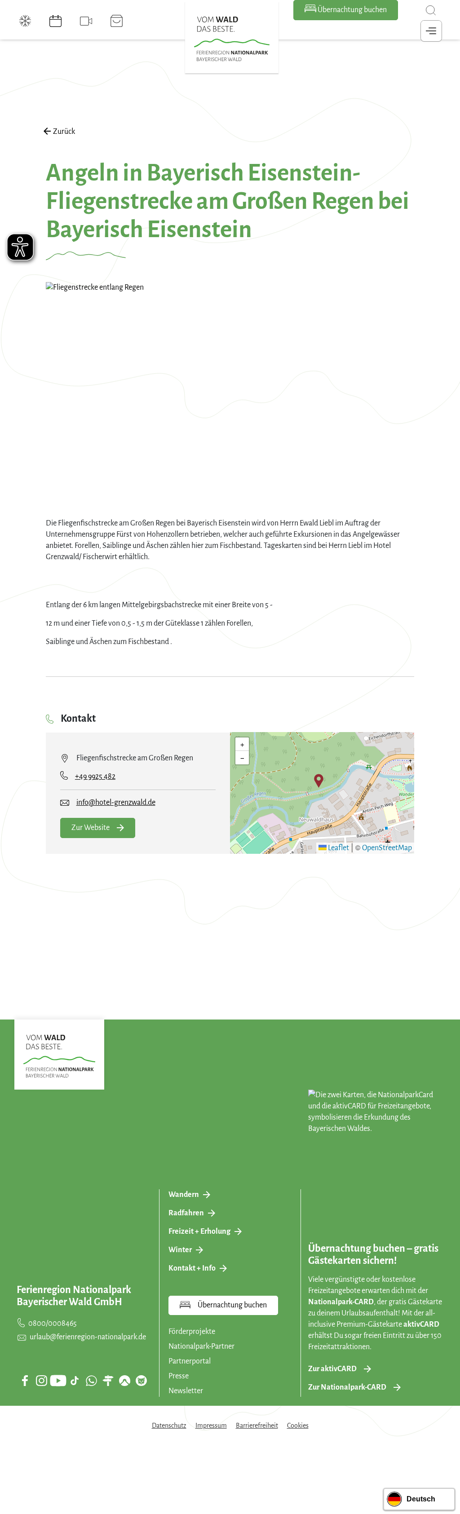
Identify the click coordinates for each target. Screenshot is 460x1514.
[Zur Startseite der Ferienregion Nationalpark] (232, 39)
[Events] (55, 21)
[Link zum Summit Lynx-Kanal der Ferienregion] (141, 1380)
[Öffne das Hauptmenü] (431, 31)
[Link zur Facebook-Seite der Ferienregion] (25, 1380)
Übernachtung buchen (351, 10)
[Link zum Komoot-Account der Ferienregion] (124, 1380)
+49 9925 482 (95, 776)
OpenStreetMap (387, 848)
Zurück (64, 132)
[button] (319, 780)
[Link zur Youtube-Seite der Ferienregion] (58, 1380)
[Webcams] (86, 21)
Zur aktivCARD (332, 1369)
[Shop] (116, 21)
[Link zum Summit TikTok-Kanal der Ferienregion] (74, 1380)
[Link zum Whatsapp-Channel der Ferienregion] (91, 1380)
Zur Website (90, 828)
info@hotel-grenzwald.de (115, 803)
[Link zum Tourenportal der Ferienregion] (107, 1380)
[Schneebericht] (25, 21)
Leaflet (338, 848)
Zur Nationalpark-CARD (347, 1387)
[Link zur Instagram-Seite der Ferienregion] (41, 1380)
